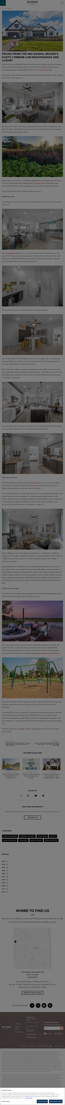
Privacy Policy (29, 1098)
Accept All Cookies (42, 1101)
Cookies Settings (5, 1101)
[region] (32, 1096)
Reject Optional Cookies (56, 1101)
